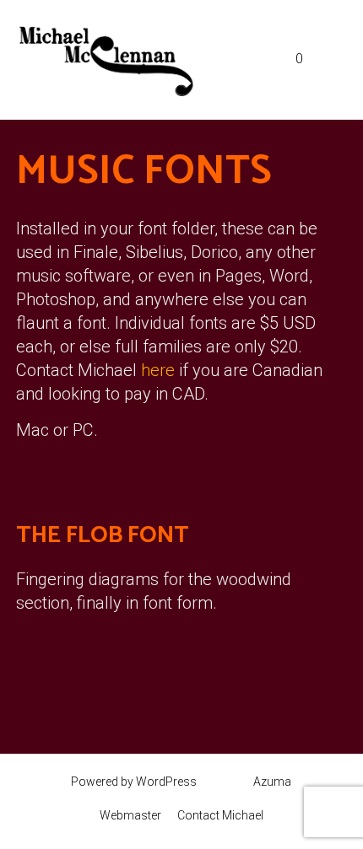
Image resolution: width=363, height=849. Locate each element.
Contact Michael (220, 815)
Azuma (272, 781)
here (158, 370)
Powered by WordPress (134, 781)
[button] (264, 59)
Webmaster (130, 815)
